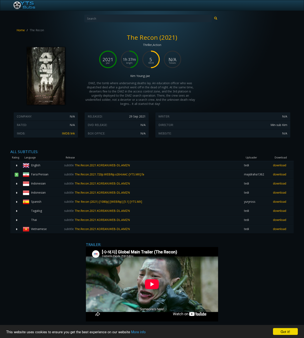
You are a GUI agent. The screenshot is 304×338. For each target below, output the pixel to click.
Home (21, 30)
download (279, 165)
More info (138, 331)
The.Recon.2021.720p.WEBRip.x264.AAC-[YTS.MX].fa (104, 174)
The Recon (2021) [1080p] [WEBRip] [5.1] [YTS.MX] (103, 202)
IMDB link (68, 133)
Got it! (285, 331)
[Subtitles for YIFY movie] (29, 5)
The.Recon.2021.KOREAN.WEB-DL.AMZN (97, 165)
